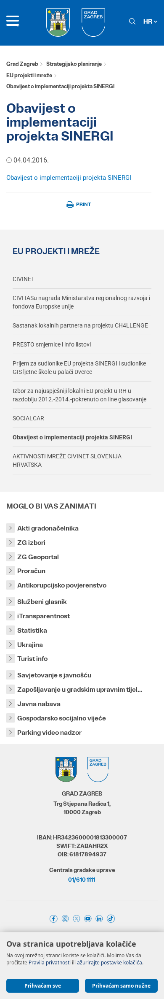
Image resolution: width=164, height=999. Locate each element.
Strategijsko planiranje (74, 64)
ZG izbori (31, 542)
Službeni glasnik (42, 601)
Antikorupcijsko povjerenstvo (61, 585)
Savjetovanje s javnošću (54, 675)
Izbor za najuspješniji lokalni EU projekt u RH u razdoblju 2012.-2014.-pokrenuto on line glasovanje (79, 395)
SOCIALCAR (28, 418)
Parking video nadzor (49, 732)
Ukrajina (30, 644)
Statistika (32, 630)
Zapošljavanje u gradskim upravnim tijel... (80, 689)
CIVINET (23, 279)
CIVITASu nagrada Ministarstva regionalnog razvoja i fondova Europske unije (81, 302)
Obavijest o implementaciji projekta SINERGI (69, 177)
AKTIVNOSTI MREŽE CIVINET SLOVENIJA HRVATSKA (67, 460)
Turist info (32, 658)
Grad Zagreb (22, 64)
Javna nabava (39, 703)
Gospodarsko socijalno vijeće (61, 718)
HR (148, 21)
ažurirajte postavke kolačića (109, 962)
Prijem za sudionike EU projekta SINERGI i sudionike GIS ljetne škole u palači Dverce (79, 367)
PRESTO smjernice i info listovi (52, 344)
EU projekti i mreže (29, 75)
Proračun (31, 570)
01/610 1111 (81, 879)
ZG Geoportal (38, 556)
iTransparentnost (43, 616)
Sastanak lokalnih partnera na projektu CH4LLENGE (80, 325)
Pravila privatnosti (50, 962)
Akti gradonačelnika (48, 528)
